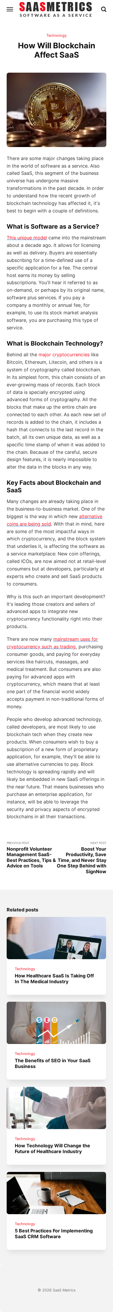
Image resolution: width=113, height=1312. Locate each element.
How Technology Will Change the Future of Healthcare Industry (52, 1148)
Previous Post (31, 855)
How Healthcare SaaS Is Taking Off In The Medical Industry (54, 978)
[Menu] (10, 9)
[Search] (103, 9)
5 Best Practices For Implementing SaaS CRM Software (54, 1233)
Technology (56, 35)
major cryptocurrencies (64, 354)
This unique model (27, 238)
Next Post (81, 857)
